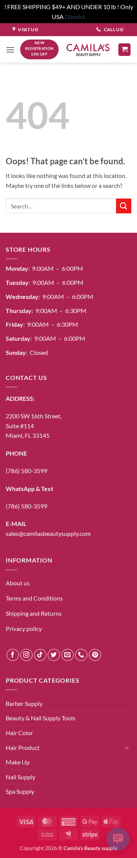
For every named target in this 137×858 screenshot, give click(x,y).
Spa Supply (20, 791)
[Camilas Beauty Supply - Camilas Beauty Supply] (88, 49)
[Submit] (123, 206)
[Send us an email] (67, 655)
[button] (10, 49)
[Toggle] (126, 747)
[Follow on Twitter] (54, 655)
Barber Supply (24, 703)
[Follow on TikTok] (40, 655)
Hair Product (23, 747)
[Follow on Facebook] (12, 655)
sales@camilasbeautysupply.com (48, 533)
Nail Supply (20, 776)
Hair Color (19, 732)
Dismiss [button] (75, 16)
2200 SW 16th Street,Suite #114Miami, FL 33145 (34, 425)
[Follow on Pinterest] (95, 655)
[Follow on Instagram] (26, 655)
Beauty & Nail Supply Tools (40, 717)
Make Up (18, 762)
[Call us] (81, 655)
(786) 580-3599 (26, 470)
